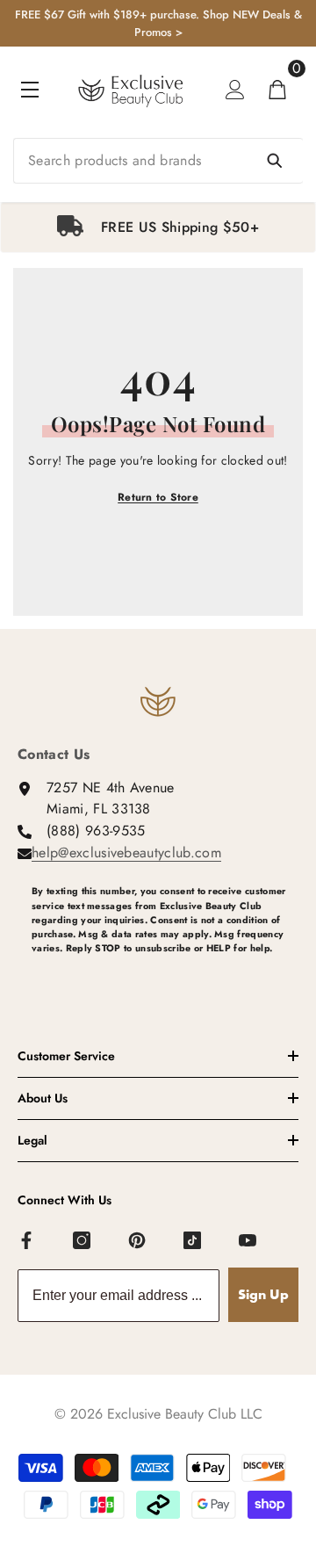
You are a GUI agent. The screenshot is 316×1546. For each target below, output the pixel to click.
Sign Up (263, 1294)
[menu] (29, 89)
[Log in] (235, 90)
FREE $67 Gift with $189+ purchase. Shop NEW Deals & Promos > (158, 23)
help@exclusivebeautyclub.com (126, 852)
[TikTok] (193, 1241)
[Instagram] (82, 1241)
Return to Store (158, 497)
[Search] (158, 161)
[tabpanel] (158, 227)
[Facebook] (27, 1241)
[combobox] (158, 161)
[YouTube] (248, 1241)
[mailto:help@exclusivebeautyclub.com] (165, 977)
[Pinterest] (138, 1241)
